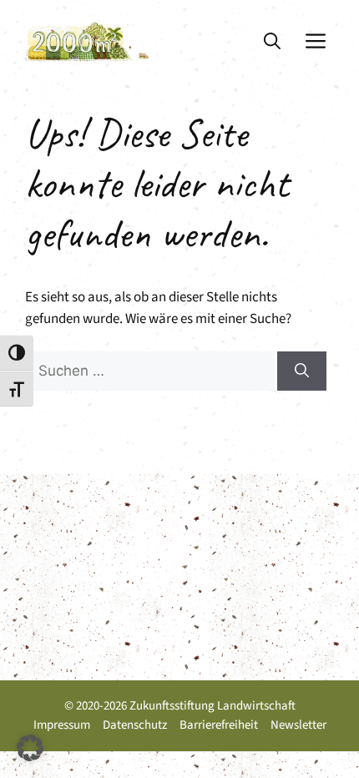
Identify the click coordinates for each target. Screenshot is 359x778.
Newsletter (298, 725)
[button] (272, 42)
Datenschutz (135, 725)
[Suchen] (301, 371)
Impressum (61, 725)
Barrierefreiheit (219, 725)
